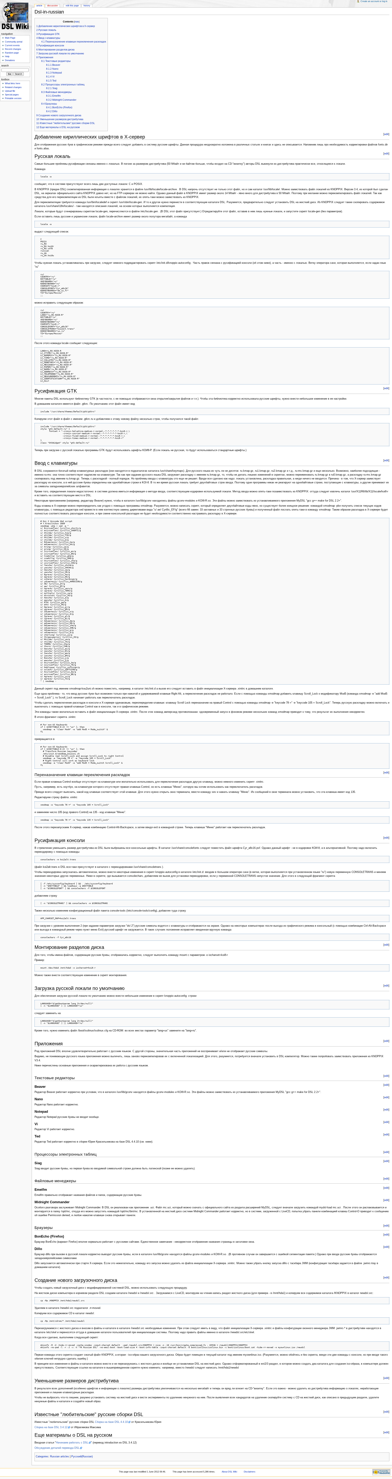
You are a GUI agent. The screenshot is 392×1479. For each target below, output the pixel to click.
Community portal (13, 41)
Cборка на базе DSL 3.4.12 (51, 1427)
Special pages (12, 94)
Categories (42, 1456)
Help (7, 56)
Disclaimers (249, 1471)
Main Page (10, 38)
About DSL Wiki (229, 1471)
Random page (12, 52)
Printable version (13, 98)
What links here (12, 83)
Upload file (10, 91)
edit (386, 134)
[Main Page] (16, 16)
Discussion (52, 5)
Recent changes (13, 49)
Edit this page (72, 5)
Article (39, 5)
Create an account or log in (374, 1)
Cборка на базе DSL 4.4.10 (111, 1422)
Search (5, 65)
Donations (10, 60)
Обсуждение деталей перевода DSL (57, 1448)
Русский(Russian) (82, 1456)
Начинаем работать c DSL (72, 1442)
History (87, 5)
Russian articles (59, 1456)
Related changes (13, 87)
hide (77, 21)
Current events (12, 45)
